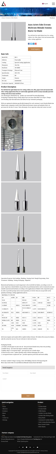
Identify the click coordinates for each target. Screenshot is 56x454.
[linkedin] (30, 447)
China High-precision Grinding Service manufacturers (16, 437)
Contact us (5, 418)
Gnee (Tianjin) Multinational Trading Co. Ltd (29, 439)
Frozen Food (4, 441)
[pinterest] (26, 447)
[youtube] (37, 447)
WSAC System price (22, 441)
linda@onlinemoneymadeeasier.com (30, 452)
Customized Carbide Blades (46, 420)
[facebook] (19, 447)
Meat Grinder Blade (44, 424)
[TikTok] (33, 447)
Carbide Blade (42, 406)
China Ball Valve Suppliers (24, 437)
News (4, 413)
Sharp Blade (41, 418)
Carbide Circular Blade (44, 413)
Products (8, 18)
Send (28, 396)
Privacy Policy (44, 450)
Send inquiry (35, 49)
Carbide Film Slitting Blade (46, 415)
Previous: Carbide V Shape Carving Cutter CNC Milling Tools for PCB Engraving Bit (24, 361)
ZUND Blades (42, 411)
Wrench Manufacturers (7, 439)
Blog (4, 415)
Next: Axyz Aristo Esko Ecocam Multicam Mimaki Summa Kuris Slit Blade (21, 362)
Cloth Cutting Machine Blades (46, 422)
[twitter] (22, 447)
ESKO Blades (14, 18)
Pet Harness (36, 439)
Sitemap (5, 420)
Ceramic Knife (42, 409)
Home (3, 18)
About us (5, 409)
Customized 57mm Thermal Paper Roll (44, 437)
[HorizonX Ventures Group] (3, 3)
